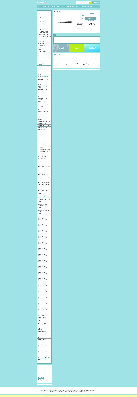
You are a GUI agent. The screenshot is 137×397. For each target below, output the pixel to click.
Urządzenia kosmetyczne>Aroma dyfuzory (44, 170)
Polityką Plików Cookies (62, 395)
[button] (91, 23)
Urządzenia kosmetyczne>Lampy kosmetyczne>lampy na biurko (44, 182)
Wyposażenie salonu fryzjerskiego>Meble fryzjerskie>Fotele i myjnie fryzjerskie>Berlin (43, 230)
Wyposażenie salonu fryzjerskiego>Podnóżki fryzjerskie (42, 336)
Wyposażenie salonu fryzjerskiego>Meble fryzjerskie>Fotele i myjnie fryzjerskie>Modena (43, 272)
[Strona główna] (43, 2)
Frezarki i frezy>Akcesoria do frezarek (43, 74)
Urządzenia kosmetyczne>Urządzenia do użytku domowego (43, 195)
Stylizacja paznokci (41, 45)
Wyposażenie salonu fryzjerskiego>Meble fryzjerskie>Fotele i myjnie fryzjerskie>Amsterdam (43, 219)
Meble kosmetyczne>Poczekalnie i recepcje (44, 109)
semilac (39, 11)
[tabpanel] (76, 39)
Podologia (40, 15)
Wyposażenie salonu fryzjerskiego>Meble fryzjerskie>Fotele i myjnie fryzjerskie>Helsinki (43, 248)
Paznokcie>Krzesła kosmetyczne (44, 127)
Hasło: (39, 373)
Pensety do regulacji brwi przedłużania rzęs (43, 41)
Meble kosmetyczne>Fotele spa (43, 92)
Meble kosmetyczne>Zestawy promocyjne (43, 119)
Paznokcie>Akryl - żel (42, 123)
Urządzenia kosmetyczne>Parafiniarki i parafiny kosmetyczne (43, 190)
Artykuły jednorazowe (42, 38)
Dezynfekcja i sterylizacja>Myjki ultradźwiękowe (43, 64)
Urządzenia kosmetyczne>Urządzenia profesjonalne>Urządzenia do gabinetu (43, 209)
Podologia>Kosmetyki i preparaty (44, 151)
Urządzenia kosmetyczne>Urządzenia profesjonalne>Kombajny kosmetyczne (42, 203)
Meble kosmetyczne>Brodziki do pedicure (44, 84)
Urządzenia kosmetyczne (42, 51)
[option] (58, 64)
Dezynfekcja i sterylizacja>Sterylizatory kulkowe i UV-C (43, 68)
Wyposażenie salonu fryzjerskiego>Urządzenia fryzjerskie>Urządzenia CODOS (43, 351)
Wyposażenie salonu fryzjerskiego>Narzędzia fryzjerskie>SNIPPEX (42, 323)
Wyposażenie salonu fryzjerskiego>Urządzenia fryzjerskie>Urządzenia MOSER (43, 361)
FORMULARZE (40, 59)
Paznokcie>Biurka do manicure (43, 125)
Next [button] (98, 63)
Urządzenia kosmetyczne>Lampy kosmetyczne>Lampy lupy (44, 178)
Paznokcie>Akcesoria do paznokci (44, 121)
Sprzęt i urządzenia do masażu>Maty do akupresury (43, 162)
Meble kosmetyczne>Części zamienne (43, 87)
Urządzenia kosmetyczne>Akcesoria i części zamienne (44, 166)
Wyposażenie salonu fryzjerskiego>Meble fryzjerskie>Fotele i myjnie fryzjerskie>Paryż (43, 278)
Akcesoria (40, 55)
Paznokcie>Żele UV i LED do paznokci (43, 130)
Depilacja (39, 47)
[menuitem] (91, 6)
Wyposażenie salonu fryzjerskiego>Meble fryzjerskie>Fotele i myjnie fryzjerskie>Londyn (43, 260)
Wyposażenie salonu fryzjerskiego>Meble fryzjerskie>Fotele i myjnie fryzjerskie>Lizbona (43, 254)
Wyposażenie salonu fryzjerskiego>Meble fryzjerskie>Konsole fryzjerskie (44, 314)
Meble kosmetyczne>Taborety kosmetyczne (43, 115)
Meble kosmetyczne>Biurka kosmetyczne (43, 80)
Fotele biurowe (41, 71)
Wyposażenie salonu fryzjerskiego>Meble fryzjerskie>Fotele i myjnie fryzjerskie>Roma (43, 296)
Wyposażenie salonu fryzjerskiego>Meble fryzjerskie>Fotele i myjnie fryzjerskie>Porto (43, 284)
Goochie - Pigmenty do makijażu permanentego (45, 22)
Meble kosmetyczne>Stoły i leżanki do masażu (44, 99)
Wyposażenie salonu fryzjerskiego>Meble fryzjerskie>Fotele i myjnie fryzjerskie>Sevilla (43, 302)
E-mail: (39, 369)
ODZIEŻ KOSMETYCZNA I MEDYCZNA (45, 36)
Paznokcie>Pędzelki (41, 138)
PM (81, 24)
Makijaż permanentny (42, 17)
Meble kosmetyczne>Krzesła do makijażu (44, 95)
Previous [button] (55, 63)
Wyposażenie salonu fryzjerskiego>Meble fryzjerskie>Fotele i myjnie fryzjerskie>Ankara (43, 224)
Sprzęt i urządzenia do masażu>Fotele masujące (42, 156)
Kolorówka (40, 49)
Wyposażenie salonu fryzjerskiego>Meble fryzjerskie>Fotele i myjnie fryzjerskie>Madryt (43, 266)
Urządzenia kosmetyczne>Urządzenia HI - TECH (44, 199)
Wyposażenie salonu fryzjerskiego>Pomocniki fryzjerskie (42, 341)
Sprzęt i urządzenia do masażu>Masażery (42, 159)
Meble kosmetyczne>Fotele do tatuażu (43, 90)
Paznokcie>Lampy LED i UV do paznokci (43, 133)
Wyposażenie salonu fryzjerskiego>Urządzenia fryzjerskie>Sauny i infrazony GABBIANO (43, 346)
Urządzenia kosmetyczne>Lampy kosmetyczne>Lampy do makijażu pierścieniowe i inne (44, 174)
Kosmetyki (40, 13)
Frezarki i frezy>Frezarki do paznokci (43, 77)
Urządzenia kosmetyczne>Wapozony (42, 214)
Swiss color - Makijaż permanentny (44, 34)
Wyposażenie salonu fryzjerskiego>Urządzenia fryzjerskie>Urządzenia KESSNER (43, 356)
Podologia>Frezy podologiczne (44, 149)
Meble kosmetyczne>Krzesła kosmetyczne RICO (43, 102)
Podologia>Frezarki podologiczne (41, 146)
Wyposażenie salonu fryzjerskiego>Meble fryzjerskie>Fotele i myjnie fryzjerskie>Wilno (43, 308)
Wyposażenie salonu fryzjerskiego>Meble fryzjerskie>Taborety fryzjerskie (44, 319)
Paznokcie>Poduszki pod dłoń (43, 141)
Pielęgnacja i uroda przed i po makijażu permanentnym (44, 32)
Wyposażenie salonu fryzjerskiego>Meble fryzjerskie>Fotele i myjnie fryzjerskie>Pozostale (43, 290)
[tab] (54, 35)
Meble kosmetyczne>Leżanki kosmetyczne (43, 105)
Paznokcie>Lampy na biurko (43, 136)
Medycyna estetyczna (42, 43)
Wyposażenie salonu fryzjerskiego (44, 57)
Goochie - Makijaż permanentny (44, 19)
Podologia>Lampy (41, 153)
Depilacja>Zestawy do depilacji (43, 61)
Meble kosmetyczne (41, 53)
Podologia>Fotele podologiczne (44, 143)
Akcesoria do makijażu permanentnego (43, 29)
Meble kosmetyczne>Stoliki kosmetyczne (43, 112)
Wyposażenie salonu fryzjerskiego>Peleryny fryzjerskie (44, 332)
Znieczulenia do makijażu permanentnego (44, 25)
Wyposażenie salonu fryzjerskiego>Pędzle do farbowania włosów (42, 328)
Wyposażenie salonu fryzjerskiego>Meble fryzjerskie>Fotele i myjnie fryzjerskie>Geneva (43, 242)
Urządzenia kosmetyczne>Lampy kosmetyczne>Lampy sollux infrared (44, 186)
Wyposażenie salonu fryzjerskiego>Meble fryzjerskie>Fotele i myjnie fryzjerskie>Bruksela (43, 236)
